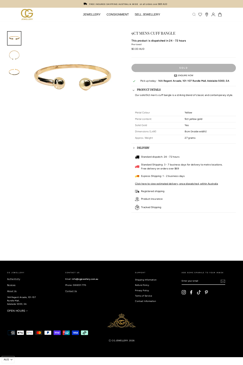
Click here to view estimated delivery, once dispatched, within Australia (176, 183)
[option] (121, 4)
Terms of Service (143, 296)
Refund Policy (142, 285)
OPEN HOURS (16, 310)
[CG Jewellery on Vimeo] (199, 292)
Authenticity (13, 279)
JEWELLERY (92, 14)
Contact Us (71, 291)
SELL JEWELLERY (147, 14)
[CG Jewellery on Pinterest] (206, 292)
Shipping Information (146, 280)
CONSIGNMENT (118, 14)
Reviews (11, 285)
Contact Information (145, 301)
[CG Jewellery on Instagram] (184, 292)
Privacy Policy (142, 290)
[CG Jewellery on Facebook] (191, 292)
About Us (12, 291)
